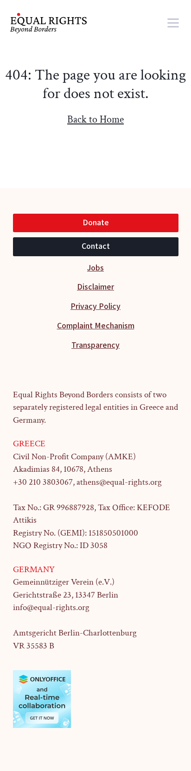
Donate (96, 223)
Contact (96, 246)
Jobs (95, 268)
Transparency (95, 345)
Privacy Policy (95, 306)
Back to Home (95, 119)
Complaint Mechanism (95, 326)
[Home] (54, 23)
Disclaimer (95, 287)
